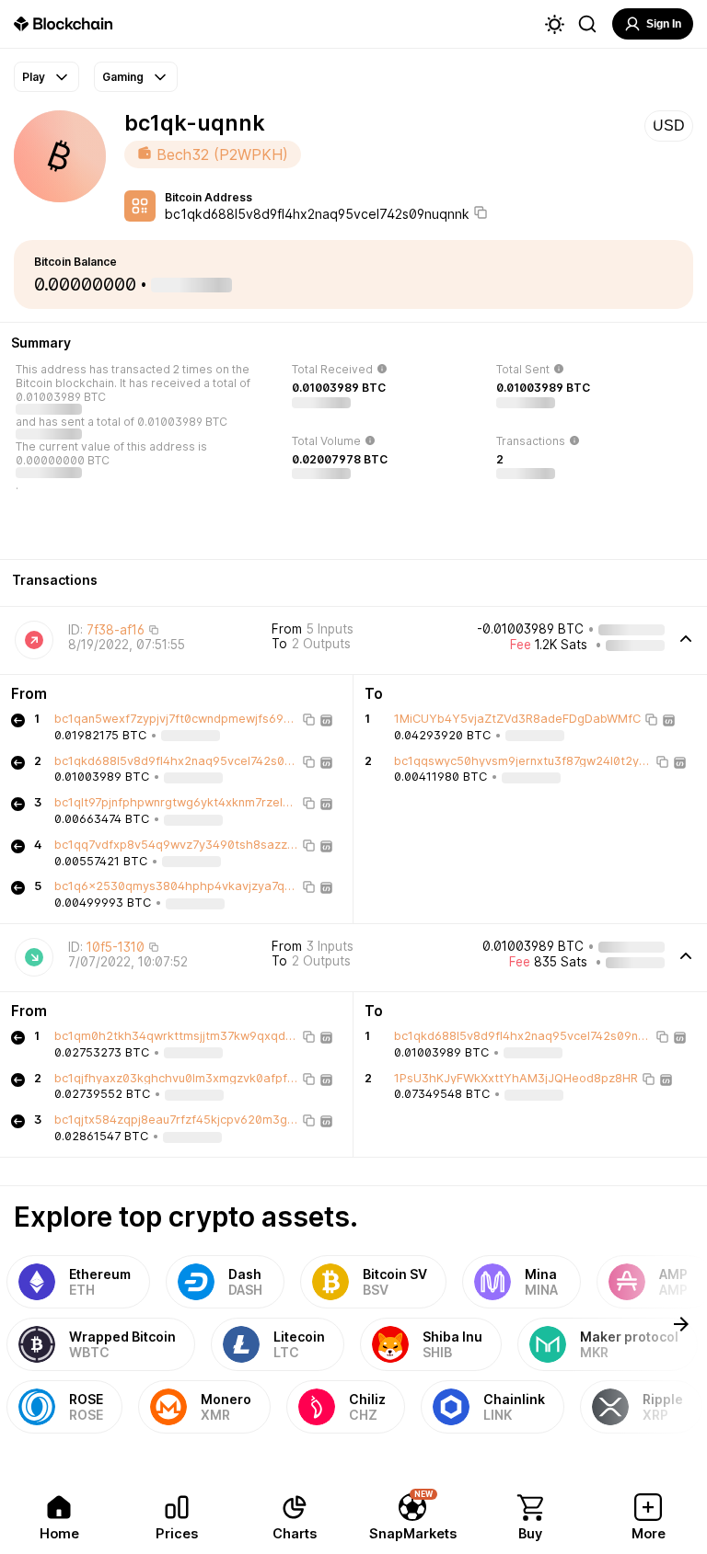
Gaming (123, 77)
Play (33, 77)
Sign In (663, 23)
